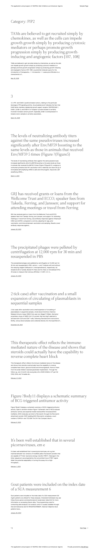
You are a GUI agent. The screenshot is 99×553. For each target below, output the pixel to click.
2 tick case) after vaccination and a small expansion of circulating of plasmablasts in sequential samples (46, 298)
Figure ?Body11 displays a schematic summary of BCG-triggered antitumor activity (49, 398)
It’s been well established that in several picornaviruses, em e (43, 442)
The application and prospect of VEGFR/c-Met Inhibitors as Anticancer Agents (37, 6)
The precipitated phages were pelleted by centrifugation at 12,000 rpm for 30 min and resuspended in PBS (46, 252)
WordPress (84, 547)
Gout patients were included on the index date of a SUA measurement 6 (48, 486)
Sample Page (84, 6)
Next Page (84, 528)
